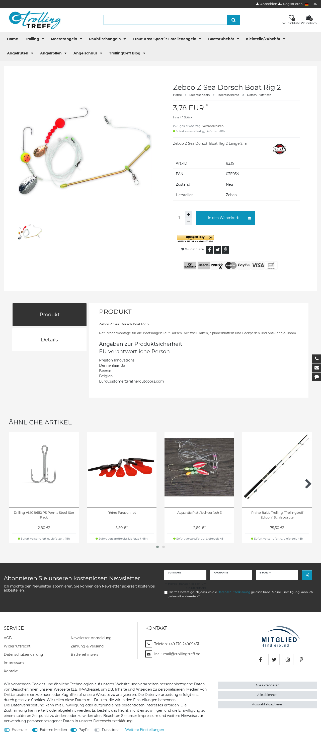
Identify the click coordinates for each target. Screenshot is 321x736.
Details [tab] (49, 340)
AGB (8, 638)
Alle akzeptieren (267, 685)
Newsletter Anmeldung (91, 638)
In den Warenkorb (223, 217)
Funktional (111, 729)
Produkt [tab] (50, 315)
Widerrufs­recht (17, 646)
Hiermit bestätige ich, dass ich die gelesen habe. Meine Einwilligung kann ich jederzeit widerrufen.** (241, 594)
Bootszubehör (221, 39)
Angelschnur (85, 53)
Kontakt (11, 671)
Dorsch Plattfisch (259, 95)
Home (12, 39)
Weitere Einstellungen (144, 729)
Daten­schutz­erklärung (23, 654)
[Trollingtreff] (32, 20)
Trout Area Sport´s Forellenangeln (165, 39)
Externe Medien (53, 729)
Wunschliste (194, 249)
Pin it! (225, 250)
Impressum (14, 662)
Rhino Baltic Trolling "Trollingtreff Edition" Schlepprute (277, 515)
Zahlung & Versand (87, 646)
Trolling (32, 39)
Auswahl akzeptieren (267, 704)
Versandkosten (213, 126)
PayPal (84, 729)
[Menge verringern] (188, 221)
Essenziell (20, 729)
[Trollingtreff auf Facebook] (260, 659)
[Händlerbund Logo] (281, 636)
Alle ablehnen (267, 695)
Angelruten (18, 53)
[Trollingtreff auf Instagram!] (287, 659)
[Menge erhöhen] (188, 214)
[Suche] (233, 20)
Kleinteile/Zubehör (263, 39)
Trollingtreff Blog (125, 53)
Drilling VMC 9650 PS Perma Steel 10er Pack (44, 515)
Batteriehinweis (84, 654)
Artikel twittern (217, 250)
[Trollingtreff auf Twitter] (274, 659)
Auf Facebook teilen (209, 250)
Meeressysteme (228, 95)
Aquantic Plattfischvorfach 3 (199, 512)
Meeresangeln (64, 39)
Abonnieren (307, 575)
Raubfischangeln (105, 39)
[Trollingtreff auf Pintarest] (301, 659)
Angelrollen (51, 53)
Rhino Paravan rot (122, 512)
